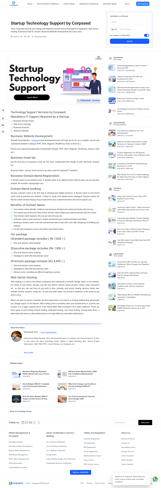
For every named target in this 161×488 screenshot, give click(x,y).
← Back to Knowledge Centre (19, 411)
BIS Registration (90, 447)
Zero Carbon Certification (55, 442)
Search (127, 4)
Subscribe (145, 422)
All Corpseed (143, 4)
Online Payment (127, 464)
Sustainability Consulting (18, 467)
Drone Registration (91, 451)
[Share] (3, 110)
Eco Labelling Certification (56, 450)
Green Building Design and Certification (61, 459)
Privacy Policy (100, 483)
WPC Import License (91, 464)
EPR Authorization (15, 463)
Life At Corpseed (127, 456)
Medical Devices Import (92, 456)
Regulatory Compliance (89, 4)
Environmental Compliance (48, 4)
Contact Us (125, 443)
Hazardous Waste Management (20, 446)
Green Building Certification (56, 446)
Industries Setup (109, 4)
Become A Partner (128, 439)
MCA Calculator (127, 460)
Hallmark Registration (92, 439)
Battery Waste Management (19, 450)
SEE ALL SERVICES (80, 472)
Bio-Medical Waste (16, 442)
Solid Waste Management (18, 455)
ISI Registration (89, 443)
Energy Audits (51, 455)
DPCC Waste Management (19, 459)
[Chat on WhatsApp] (155, 479)
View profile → (29, 353)
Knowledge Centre (128, 447)
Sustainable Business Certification (59, 463)
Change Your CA (127, 451)
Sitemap (89, 483)
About (29, 4)
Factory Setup (69, 4)
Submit (129, 41)
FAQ (82, 483)
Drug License (89, 460)
